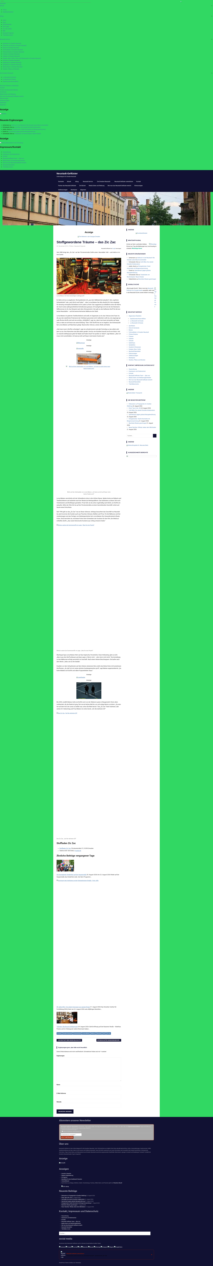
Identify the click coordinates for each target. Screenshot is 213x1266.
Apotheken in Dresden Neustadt (12, 43)
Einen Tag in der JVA (135, 408)
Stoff (104, 1033)
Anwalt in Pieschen (66, 1173)
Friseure (131, 336)
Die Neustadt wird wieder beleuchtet (69, 1041)
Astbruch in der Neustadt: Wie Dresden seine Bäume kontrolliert (29, 125)
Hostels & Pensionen (135, 347)
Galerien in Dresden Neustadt (11, 56)
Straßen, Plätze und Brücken (11, 69)
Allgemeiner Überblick (135, 316)
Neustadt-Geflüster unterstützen (9, 85)
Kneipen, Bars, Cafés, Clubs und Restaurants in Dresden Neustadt (22, 58)
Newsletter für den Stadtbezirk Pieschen (71, 1179)
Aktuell (2, 5)
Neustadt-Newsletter (8, 165)
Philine (71, 246)
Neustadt (99, 1033)
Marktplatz (3, 102)
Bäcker (131, 330)
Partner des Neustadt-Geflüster (9, 90)
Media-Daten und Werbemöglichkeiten (14, 160)
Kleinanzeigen (4, 98)
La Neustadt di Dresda (9, 79)
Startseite (3, 3)
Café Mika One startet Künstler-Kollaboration (27, 127)
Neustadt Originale (8, 33)
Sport (4, 22)
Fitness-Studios (133, 334)
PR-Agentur (64, 1177)
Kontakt (2, 88)
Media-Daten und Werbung (8, 94)
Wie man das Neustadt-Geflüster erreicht (12, 96)
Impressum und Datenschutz (11, 154)
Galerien (131, 338)
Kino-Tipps (6, 26)
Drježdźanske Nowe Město (10, 81)
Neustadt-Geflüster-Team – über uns (13, 158)
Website (59, 1102)
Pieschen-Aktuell (117, 1183)
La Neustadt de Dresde (9, 77)
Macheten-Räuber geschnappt (147, 279)
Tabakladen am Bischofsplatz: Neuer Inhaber (27, 133)
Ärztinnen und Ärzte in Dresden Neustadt (14, 45)
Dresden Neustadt (67, 1033)
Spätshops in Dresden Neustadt (12, 62)
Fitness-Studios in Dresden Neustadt (13, 52)
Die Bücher (3, 92)
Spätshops (132, 343)
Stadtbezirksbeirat (8, 12)
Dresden (59, 1033)
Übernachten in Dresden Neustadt (12, 67)
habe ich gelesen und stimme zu (72, 1131)
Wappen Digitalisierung (67, 1175)
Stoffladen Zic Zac (65, 848)
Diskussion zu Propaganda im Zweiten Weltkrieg (73, 1195)
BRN (4, 31)
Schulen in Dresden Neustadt (11, 60)
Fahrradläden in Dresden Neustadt (13, 50)
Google (113, 248)
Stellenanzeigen (4, 100)
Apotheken (132, 326)
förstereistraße (77, 1033)
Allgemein (3, 105)
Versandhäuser (65, 1181)
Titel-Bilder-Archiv (8, 35)
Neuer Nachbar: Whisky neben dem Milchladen (142, 427)
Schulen (131, 340)
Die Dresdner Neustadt (6, 73)
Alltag (1, 16)
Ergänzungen (60, 1056)
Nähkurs (93, 1033)
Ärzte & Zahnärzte (134, 328)
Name (58, 1084)
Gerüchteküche (7, 24)
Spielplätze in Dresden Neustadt (12, 64)
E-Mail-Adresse (61, 1093)
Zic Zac (108, 1033)
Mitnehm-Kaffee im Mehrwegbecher (108, 1041)
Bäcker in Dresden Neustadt (11, 47)
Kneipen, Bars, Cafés (135, 349)
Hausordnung (7, 152)
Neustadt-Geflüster (67, 173)
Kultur (4, 20)
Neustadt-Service (5, 39)
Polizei (5, 10)
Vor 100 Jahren (7, 29)
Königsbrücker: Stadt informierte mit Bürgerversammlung (29, 129)
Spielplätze (132, 345)
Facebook (78, 850)
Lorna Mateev (86, 1033)
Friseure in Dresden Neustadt (11, 54)
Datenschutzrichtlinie (134, 1126)
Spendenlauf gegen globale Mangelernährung (21, 131)
